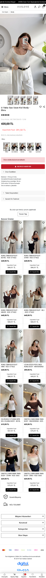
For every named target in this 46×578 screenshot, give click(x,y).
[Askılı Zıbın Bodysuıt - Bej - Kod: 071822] (34, 291)
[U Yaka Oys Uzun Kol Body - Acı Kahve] (14, 147)
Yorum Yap (23, 214)
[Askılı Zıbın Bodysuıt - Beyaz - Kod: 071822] (11, 237)
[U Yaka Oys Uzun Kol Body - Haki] (30, 147)
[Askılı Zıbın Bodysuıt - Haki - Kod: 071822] (11, 346)
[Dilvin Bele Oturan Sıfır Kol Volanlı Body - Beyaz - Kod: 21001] (11, 400)
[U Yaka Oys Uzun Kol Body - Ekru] (6, 147)
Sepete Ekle (12, 272)
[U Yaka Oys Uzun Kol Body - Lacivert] (38, 147)
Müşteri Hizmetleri (23, 516)
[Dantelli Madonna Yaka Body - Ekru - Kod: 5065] (34, 454)
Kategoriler (23, 529)
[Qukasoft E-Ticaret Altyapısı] (23, 570)
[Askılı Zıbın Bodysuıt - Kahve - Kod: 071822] (11, 291)
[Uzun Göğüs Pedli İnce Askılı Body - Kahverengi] (34, 346)
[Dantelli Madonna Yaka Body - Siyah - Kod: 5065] (11, 454)
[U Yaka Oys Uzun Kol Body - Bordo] (22, 147)
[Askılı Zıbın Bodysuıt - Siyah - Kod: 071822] (34, 237)
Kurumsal (23, 523)
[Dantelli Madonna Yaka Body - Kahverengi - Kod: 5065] (34, 400)
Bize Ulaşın (23, 535)
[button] (3, 54)
